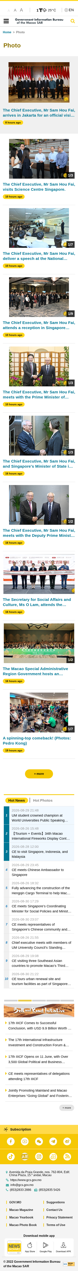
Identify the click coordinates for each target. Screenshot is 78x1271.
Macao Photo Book (23, 1225)
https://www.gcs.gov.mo (25, 1180)
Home (7, 32)
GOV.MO (15, 1202)
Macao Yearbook (21, 1217)
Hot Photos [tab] (43, 800)
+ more (66, 1107)
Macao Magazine (21, 1209)
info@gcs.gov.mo (22, 1185)
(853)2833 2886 (20, 1189)
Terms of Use (55, 1225)
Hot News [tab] (16, 800)
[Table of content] (5, 21)
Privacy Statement (59, 1217)
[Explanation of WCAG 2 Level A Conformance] (69, 1264)
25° (52, 10)
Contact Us (54, 1209)
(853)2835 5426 (49, 1189)
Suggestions (55, 1202)
